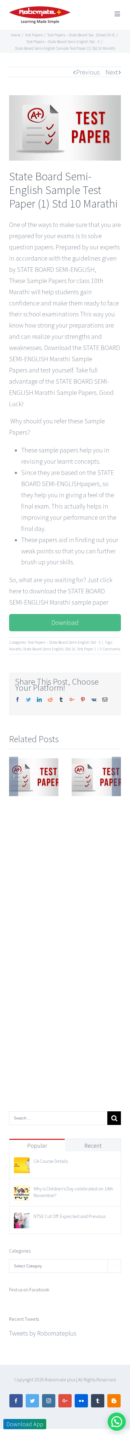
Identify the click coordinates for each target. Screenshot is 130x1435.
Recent (93, 1145)
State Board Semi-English (43, 649)
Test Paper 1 (86, 649)
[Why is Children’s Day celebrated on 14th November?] (22, 1190)
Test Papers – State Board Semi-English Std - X (64, 642)
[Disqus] (65, 873)
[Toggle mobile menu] (118, 14)
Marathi (15, 649)
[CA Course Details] (22, 1163)
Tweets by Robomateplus (42, 1333)
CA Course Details (51, 1161)
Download (65, 622)
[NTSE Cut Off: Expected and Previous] (22, 1218)
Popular (37, 1145)
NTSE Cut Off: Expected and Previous (70, 1216)
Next (112, 72)
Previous (88, 72)
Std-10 (70, 649)
